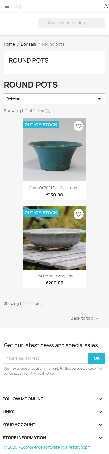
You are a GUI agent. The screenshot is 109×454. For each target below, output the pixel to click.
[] (103, 26)
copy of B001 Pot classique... (54, 187)
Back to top (85, 318)
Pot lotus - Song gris (54, 276)
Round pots (29, 60)
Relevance (54, 99)
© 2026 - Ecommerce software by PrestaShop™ (47, 447)
